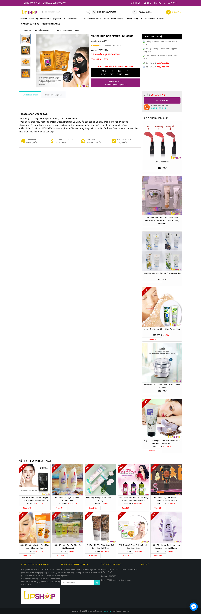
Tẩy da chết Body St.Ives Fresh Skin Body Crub (133, 546)
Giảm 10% (125, 508)
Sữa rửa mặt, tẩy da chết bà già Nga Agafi (67, 546)
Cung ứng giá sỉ (32, 3)
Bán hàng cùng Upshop (54, 3)
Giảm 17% (27, 508)
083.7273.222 (158, 108)
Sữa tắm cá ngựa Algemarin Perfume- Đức (68, 499)
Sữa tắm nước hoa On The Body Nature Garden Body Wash (133, 499)
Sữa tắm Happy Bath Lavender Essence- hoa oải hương (166, 546)
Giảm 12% (93, 555)
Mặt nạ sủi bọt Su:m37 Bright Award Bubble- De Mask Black (35, 499)
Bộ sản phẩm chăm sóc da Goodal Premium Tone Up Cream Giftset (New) (162, 218)
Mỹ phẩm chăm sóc (42, 30)
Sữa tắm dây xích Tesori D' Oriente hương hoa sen (166, 499)
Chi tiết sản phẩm (30, 95)
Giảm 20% (27, 555)
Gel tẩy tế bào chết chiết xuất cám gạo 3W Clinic (100, 546)
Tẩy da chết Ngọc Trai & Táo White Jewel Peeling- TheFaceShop (162, 441)
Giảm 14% (93, 508)
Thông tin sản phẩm (53, 95)
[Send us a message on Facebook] (194, 606)
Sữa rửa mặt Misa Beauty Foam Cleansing (162, 273)
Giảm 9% (152, 339)
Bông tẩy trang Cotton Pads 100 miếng (100, 499)
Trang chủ (27, 30)
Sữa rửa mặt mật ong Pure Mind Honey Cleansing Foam (34, 546)
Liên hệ (147, 3)
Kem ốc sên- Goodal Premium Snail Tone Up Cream (162, 386)
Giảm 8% (125, 555)
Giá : (154, 94)
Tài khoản (172, 3)
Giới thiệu (135, 3)
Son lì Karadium (162, 162)
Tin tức (157, 3)
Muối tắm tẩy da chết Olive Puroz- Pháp (162, 329)
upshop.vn (108, 611)
